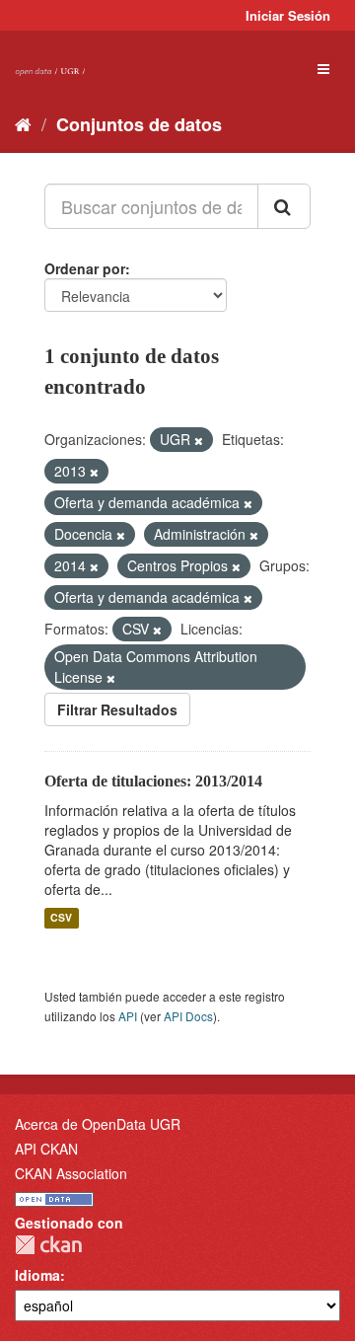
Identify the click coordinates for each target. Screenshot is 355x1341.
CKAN (48, 1244)
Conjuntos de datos (139, 124)
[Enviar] (284, 206)
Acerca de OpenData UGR (97, 1124)
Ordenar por (84, 268)
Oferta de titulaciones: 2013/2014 (153, 781)
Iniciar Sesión (288, 15)
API (127, 1015)
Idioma (37, 1275)
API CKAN (46, 1148)
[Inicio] (23, 123)
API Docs (188, 1015)
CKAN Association (71, 1173)
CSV (61, 918)
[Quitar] (198, 440)
